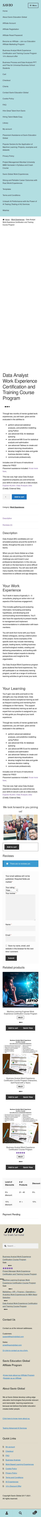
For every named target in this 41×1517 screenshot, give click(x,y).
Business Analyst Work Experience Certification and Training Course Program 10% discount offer (20, 53)
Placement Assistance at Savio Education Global (19, 136)
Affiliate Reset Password (12, 35)
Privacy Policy (8, 156)
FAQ (4, 104)
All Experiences (12, 1481)
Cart (4, 74)
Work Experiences (17, 219)
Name (9, 924)
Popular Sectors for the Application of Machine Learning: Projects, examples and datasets (20, 147)
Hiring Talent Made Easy (12, 116)
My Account (7, 1513)
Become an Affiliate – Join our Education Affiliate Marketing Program (19, 43)
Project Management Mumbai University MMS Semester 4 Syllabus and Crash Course (19, 165)
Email (8, 935)
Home (5, 11)
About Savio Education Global (15, 17)
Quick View (28, 1028)
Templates (7, 189)
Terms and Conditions (11, 195)
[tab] (20, 518)
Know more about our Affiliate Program (18, 1375)
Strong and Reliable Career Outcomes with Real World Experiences (20, 181)
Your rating (10, 887)
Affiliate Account (9, 23)
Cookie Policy (8, 98)
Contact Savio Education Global (15, 92)
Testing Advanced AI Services (15, 1428)
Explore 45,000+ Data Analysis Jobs (17, 485)
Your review (11, 893)
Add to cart (19, 496)
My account (7, 129)
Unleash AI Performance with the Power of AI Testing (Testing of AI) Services (20, 202)
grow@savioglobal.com (12, 1345)
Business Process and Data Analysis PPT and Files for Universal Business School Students (20, 65)
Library (5, 123)
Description (7, 518)
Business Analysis (13, 1460)
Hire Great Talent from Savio (14, 110)
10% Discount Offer (13, 1486)
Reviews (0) (7, 525)
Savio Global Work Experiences (15, 174)
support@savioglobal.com (13, 1336)
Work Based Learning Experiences (20, 1464)
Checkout (6, 80)
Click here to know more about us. (16, 1418)
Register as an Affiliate (12, 1378)
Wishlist (6, 210)
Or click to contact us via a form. (15, 1350)
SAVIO (8, 5)
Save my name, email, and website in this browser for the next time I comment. (19, 948)
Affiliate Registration (11, 29)
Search (20, 1513)
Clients (5, 86)
